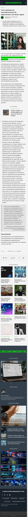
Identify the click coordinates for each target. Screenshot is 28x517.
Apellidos (7, 263)
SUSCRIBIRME (9, 277)
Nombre (6, 258)
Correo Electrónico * (9, 253)
